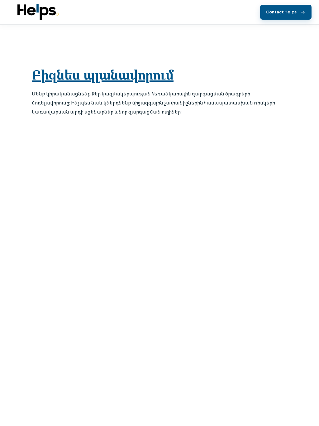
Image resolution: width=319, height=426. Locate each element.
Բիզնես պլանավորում (103, 75)
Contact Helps (281, 11)
